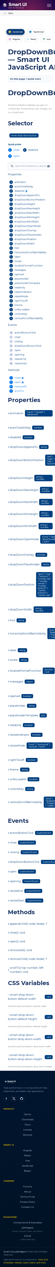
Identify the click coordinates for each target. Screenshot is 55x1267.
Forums (27, 1186)
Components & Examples (27, 1222)
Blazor (27, 1170)
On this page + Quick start (25, 78)
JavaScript (27, 1165)
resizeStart (21, 363)
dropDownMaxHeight (27, 208)
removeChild (28, 959)
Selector (20, 123)
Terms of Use (27, 1196)
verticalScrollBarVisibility (29, 318)
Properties (15, 174)
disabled (19, 191)
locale (18, 261)
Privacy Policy (27, 1202)
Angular (27, 1150)
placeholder (22, 278)
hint (17, 248)
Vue (27, 1160)
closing (19, 341)
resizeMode (21, 296)
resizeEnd (20, 359)
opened (19, 274)
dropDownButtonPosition (30, 199)
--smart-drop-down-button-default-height (22, 1017)
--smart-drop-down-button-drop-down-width (24, 1037)
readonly (20, 287)
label (17, 256)
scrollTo (19, 391)
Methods (14, 370)
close (18, 337)
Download (27, 1119)
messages (20, 270)
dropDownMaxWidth (27, 212)
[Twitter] (14, 1098)
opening (19, 354)
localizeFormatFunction (29, 265)
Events (12, 325)
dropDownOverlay (26, 230)
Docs (11, 13)
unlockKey (21, 314)
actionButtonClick (25, 332)
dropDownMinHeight (27, 217)
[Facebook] (6, 1098)
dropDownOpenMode (28, 226)
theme (18, 305)
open (18, 350)
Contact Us (27, 1207)
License (27, 1129)
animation (20, 182)
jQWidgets (27, 1227)
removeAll (21, 386)
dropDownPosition (26, 239)
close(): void (17, 932)
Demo (27, 1114)
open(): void (17, 941)
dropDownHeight (25, 204)
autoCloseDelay (24, 186)
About (27, 1191)
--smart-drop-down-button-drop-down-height (25, 1057)
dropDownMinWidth (27, 221)
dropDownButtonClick (28, 345)
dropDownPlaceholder (28, 234)
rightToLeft (21, 300)
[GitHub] (21, 1098)
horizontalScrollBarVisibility (30, 252)
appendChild (28, 923)
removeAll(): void (21, 950)
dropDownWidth (25, 243)
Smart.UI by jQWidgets (15, 1251)
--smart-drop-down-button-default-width (22, 996)
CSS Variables (28, 983)
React (27, 1155)
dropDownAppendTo (27, 195)
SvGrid (27, 1235)
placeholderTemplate (27, 283)
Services (27, 1134)
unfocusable (22, 309)
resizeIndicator (23, 292)
